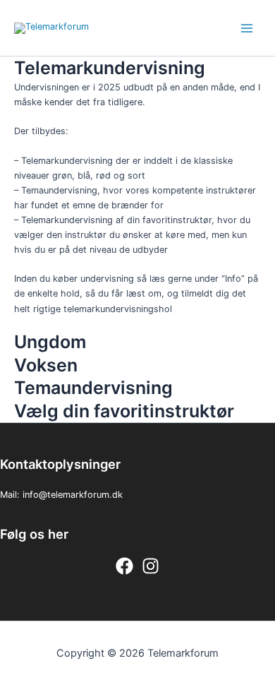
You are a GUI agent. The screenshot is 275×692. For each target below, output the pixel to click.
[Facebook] (124, 566)
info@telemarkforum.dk (73, 494)
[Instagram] (150, 566)
